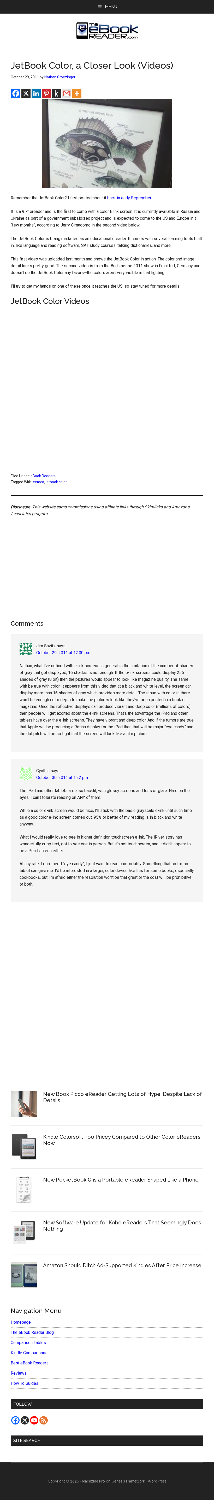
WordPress (157, 1481)
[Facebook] (15, 93)
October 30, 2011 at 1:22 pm (62, 777)
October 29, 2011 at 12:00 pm (63, 652)
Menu (111, 6)
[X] (26, 93)
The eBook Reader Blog (32, 1332)
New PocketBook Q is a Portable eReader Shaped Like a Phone (121, 1180)
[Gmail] (66, 93)
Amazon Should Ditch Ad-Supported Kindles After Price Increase (122, 1265)
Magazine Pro (93, 1481)
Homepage (21, 1322)
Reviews (19, 1373)
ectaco (38, 482)
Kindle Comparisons (29, 1352)
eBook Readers (43, 476)
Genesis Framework (128, 1481)
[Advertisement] (107, 554)
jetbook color (56, 482)
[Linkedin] (36, 93)
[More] (76, 93)
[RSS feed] (43, 1420)
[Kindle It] (56, 93)
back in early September (129, 197)
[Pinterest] (46, 93)
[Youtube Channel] (34, 1420)
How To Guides (24, 1383)
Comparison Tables (28, 1342)
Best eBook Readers (30, 1363)
